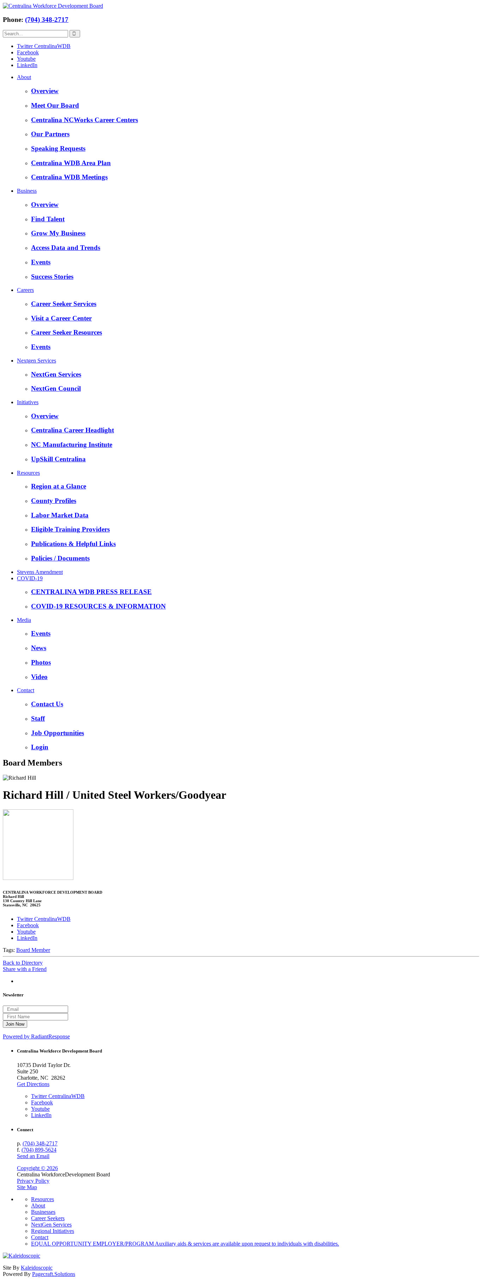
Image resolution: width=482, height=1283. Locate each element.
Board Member (33, 950)
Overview (45, 91)
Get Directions (33, 1084)
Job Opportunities (57, 733)
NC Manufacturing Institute (71, 444)
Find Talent (48, 219)
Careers (25, 290)
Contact (25, 690)
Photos (41, 662)
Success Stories (52, 276)
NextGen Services (56, 374)
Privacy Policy (33, 1181)
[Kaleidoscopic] (21, 1256)
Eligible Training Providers (70, 529)
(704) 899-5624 (39, 1150)
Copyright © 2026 (37, 1168)
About (24, 77)
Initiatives (27, 402)
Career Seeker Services (63, 303)
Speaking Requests (58, 148)
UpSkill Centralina (58, 459)
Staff (38, 718)
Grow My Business (58, 233)
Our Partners (50, 134)
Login (39, 747)
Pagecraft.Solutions (53, 1274)
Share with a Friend (25, 969)
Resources (28, 473)
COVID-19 (30, 578)
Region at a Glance (58, 486)
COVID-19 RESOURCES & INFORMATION (98, 606)
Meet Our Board (55, 105)
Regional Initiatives (52, 1231)
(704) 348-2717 (46, 19)
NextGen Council (56, 388)
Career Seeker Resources (66, 332)
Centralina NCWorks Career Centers (84, 120)
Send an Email (33, 1156)
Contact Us (47, 704)
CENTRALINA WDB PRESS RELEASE (91, 591)
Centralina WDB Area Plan (71, 163)
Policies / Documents (60, 558)
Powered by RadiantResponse (36, 1036)
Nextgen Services (36, 361)
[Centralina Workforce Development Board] (53, 6)
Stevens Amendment (40, 572)
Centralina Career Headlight (72, 430)
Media (24, 620)
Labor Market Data (60, 515)
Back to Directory (23, 963)
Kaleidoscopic (37, 1268)
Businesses (43, 1212)
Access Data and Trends (65, 247)
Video (39, 677)
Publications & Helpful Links (73, 543)
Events (40, 262)
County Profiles (53, 500)
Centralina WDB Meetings (69, 177)
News (38, 648)
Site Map (27, 1187)
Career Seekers (48, 1218)
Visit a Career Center (61, 318)
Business (27, 191)
